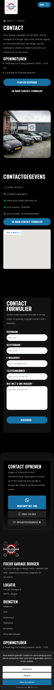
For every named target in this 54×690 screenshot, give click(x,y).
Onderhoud (8, 617)
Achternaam (14, 345)
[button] (44, 4)
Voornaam (12, 332)
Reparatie (8, 623)
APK (5, 612)
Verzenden (26, 420)
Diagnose (7, 606)
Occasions (8, 628)
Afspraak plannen (11, 634)
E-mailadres (14, 358)
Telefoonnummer (17, 371)
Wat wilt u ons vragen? (20, 383)
